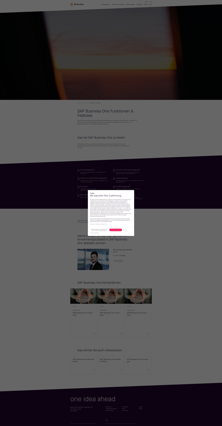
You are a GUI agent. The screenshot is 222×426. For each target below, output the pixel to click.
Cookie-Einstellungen (94, 233)
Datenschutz (98, 224)
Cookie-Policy (104, 224)
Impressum (92, 224)
